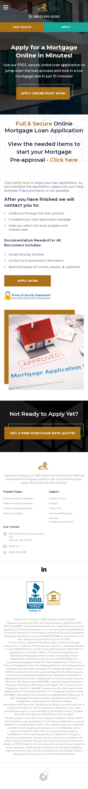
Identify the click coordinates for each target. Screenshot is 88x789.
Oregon (53, 503)
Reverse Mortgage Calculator (61, 520)
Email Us (14, 546)
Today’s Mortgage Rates (17, 508)
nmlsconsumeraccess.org (39, 626)
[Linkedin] (44, 569)
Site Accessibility (13, 513)
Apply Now (21, 183)
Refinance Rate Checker (17, 503)
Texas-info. (55, 508)
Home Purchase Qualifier (18, 498)
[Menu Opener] (5, 7)
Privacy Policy (57, 498)
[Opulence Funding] (43, 7)
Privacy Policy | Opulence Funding (29, 642)
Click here (64, 160)
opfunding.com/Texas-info (18, 704)
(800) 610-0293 (46, 16)
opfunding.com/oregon (44, 684)
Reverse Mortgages (60, 513)
